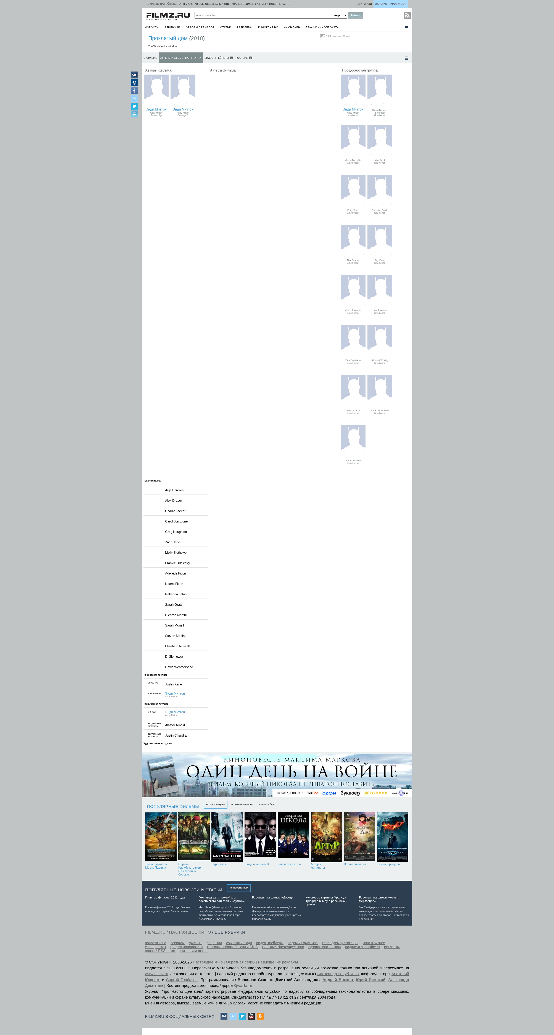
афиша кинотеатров (324, 947)
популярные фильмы (173, 806)
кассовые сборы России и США (232, 947)
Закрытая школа (289, 864)
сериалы (178, 943)
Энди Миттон (156, 109)
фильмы (195, 943)
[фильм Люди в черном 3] (260, 837)
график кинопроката (322, 27)
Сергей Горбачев (182, 980)
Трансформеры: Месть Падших (156, 865)
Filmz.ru (155, 932)
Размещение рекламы (278, 962)
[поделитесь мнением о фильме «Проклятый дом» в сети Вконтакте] (134, 77)
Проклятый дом (168, 38)
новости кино (155, 943)
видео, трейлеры (218, 58)
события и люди (239, 943)
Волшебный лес (355, 864)
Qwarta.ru (243, 985)
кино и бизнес (374, 943)
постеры (243, 58)
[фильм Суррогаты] (227, 837)
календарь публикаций (340, 943)
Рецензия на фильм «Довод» (272, 897)
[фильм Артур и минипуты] (326, 837)
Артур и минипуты (318, 865)
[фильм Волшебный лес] (359, 837)
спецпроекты (155, 947)
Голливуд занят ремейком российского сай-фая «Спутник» (222, 899)
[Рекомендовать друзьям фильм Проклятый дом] (134, 114)
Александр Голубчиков (338, 974)
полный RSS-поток (160, 951)
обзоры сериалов (200, 27)
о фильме (150, 58)
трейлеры (245, 27)
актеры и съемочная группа (180, 58)
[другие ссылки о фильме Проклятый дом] (406, 58)
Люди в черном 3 (257, 864)
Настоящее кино (208, 962)
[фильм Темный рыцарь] (392, 837)
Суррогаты (219, 864)
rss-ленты (392, 947)
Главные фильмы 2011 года (165, 897)
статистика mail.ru (194, 951)
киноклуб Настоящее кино (283, 947)
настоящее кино (190, 932)
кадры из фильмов (303, 943)
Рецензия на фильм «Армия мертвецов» (379, 899)
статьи (225, 27)
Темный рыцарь (388, 864)
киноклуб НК (268, 27)
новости (152, 27)
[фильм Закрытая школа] (293, 837)
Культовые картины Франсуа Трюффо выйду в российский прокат (326, 901)
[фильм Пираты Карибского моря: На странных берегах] (194, 837)
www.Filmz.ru (156, 974)
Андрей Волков (337, 980)
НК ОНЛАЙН (292, 27)
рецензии (172, 27)
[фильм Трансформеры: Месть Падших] (161, 837)
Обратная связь (240, 962)
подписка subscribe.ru (362, 947)
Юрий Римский (370, 980)
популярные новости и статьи (183, 890)
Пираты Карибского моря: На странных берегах (190, 869)
